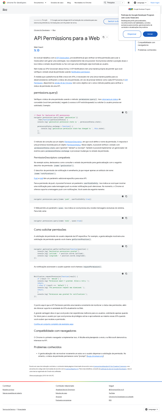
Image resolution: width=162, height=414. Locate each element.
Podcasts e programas (63, 400)
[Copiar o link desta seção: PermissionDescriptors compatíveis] (72, 157)
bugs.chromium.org (95, 356)
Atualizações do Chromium (65, 390)
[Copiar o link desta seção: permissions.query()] (60, 93)
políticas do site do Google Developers (114, 369)
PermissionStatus (74, 145)
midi (41, 178)
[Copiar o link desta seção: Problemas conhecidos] (63, 347)
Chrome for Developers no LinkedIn (121, 397)
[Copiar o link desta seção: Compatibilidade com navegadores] (78, 331)
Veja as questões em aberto (12, 393)
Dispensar (132, 34)
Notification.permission (80, 72)
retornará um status (110, 99)
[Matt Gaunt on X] (35, 51)
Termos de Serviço (9, 409)
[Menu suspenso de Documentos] (46, 2)
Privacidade (22, 409)
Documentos (39, 3)
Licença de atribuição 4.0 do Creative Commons (110, 366)
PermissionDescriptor (73, 142)
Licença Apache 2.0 (72, 369)
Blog (69, 3)
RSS (110, 400)
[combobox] (114, 3)
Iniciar (150, 34)
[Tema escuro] (123, 112)
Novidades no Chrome (83, 3)
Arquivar (59, 397)
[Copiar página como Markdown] (104, 37)
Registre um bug (8, 390)
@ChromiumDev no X (116, 390)
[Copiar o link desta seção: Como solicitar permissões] (68, 230)
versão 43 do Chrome (63, 83)
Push (36, 178)
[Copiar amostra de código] (126, 112)
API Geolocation (62, 58)
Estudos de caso (57, 3)
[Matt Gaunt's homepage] (38, 51)
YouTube (112, 393)
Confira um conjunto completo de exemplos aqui (53, 324)
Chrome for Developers (42, 30)
